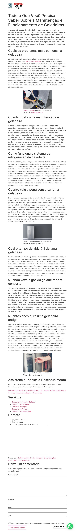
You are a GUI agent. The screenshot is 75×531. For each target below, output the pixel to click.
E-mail (11, 507)
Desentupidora (28, 110)
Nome (11, 499)
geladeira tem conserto (37, 458)
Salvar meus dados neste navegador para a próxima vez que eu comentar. (37, 523)
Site (9, 515)
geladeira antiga (22, 458)
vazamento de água (33, 61)
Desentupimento (36, 112)
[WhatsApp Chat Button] (70, 526)
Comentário (13, 475)
